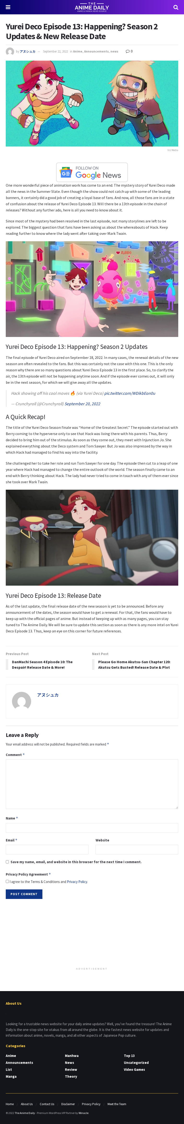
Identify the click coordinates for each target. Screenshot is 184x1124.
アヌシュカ (27, 51)
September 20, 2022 (82, 403)
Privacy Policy (77, 881)
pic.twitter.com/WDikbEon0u (129, 393)
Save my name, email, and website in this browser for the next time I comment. (76, 862)
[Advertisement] (92, 933)
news (114, 51)
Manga (11, 1076)
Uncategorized (136, 1062)
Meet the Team (117, 1104)
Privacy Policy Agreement (28, 874)
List (9, 1069)
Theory (71, 1076)
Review (71, 1069)
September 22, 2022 (55, 51)
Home (10, 1104)
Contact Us (47, 1104)
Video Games (134, 1069)
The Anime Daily (25, 1113)
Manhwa (72, 1055)
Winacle (83, 1113)
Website (102, 840)
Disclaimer (68, 1104)
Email (11, 840)
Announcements (96, 51)
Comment (15, 754)
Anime (77, 51)
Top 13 (129, 1055)
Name (12, 818)
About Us (27, 1104)
